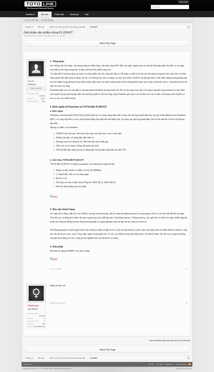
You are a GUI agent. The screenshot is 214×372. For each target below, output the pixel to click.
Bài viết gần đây (48, 20)
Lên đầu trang (181, 364)
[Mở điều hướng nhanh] (188, 27)
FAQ (87, 14)
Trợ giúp (159, 364)
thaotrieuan (33, 305)
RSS (189, 364)
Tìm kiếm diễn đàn (31, 20)
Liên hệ (151, 364)
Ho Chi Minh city (39, 326)
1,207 (43, 98)
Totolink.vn (30, 14)
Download (74, 14)
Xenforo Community (107, 363)
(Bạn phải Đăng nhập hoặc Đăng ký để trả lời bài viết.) (170, 340)
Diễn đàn (44, 14)
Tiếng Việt (27, 364)
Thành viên (59, 14)
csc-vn (56, 36)
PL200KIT (40, 36)
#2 (187, 303)
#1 (187, 269)
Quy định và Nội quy (184, 368)
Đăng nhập (183, 2)
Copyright (46, 368)
